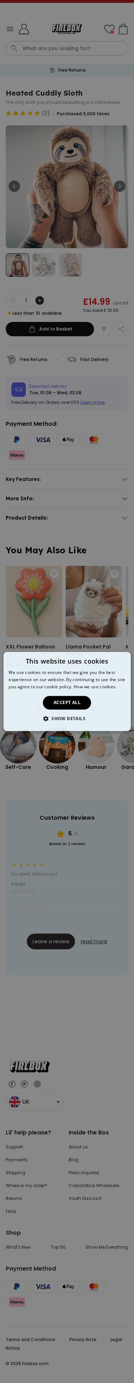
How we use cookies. (95, 687)
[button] (67, 718)
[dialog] (66, 691)
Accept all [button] (67, 702)
